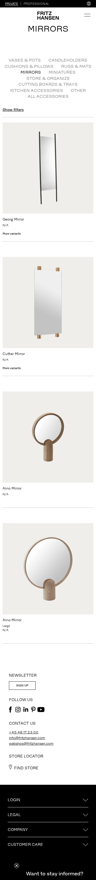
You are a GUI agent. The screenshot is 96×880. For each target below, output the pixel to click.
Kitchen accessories (36, 90)
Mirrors (30, 72)
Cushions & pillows (29, 66)
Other (78, 90)
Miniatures (62, 72)
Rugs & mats (76, 66)
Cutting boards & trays (48, 84)
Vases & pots (25, 60)
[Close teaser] (16, 865)
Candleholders (67, 60)
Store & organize (48, 78)
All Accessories (48, 96)
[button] (54, 873)
